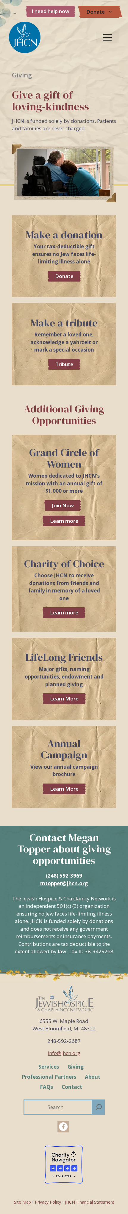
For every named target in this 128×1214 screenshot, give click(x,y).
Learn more (64, 520)
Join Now (63, 505)
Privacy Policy (48, 1202)
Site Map (22, 1202)
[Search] (99, 1107)
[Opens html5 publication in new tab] (64, 767)
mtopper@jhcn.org (64, 883)
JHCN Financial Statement (89, 1202)
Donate (95, 11)
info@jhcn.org (64, 1053)
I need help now (50, 11)
